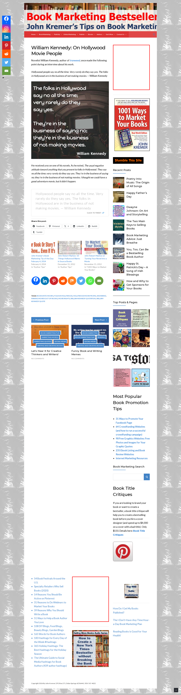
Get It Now (109, 34)
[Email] (99, 281)
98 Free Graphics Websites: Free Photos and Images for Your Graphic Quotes (133, 442)
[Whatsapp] (90, 281)
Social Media (60, 341)
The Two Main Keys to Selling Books (136, 225)
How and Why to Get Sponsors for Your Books (137, 285)
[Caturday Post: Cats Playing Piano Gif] (141, 338)
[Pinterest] (54, 281)
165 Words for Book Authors (49, 634)
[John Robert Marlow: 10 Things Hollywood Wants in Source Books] (70, 247)
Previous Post (42, 320)
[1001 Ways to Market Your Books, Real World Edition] (132, 150)
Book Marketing (44, 34)
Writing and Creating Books (50, 346)
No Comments (37, 358)
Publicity (57, 34)
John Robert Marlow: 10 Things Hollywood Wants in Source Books (69, 258)
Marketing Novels (50, 337)
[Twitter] (81, 281)
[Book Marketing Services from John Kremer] (122, 318)
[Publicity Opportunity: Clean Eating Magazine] (122, 338)
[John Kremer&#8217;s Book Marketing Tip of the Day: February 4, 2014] (43, 247)
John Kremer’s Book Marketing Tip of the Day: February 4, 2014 (42, 258)
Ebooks (90, 34)
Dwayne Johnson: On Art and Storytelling (137, 211)
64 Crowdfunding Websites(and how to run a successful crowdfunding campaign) (130, 430)
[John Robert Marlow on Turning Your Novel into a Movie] (96, 247)
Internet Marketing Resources (132, 458)
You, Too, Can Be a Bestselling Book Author (137, 253)
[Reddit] (63, 281)
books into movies (45, 296)
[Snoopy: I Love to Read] (141, 378)
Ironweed (101, 296)
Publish (81, 34)
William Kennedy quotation (83, 298)
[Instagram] (6, 28)
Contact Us (120, 34)
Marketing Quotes (42, 341)
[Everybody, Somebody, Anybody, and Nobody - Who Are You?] (141, 318)
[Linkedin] (45, 281)
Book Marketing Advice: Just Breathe (137, 239)
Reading (101, 337)
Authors (99, 34)
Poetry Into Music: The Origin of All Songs (137, 182)
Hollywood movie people (84, 296)
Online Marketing (69, 34)
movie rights (64, 298)
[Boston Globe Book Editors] (141, 358)
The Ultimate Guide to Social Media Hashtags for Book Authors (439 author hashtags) (50, 661)
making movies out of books (44, 298)
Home (33, 34)
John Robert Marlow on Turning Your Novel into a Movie (95, 258)
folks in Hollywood (63, 296)
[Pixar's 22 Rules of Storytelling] (122, 378)
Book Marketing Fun (50, 333)
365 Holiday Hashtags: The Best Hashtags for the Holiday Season (50, 649)
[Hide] (3, 78)
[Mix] (72, 281)
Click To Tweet (94, 213)
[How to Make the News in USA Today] (122, 358)
